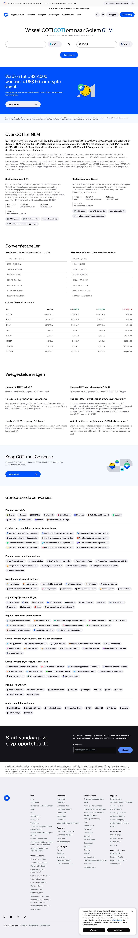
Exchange (61, 857)
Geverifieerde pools (65, 864)
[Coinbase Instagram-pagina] (18, 917)
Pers (32, 813)
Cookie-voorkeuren (38, 839)
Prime (59, 850)
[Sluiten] (132, 911)
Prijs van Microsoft (118, 860)
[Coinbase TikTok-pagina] (25, 917)
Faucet (86, 853)
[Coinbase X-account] (4, 917)
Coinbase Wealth (64, 809)
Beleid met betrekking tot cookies (41, 834)
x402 (86, 822)
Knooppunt (88, 843)
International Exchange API (95, 860)
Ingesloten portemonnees (95, 809)
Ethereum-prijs (116, 838)
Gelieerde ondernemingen (41, 806)
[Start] (5, 14)
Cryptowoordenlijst (38, 882)
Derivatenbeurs (64, 860)
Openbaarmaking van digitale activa (39, 849)
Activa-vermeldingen (66, 831)
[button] (30, 14)
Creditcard (61, 813)
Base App (61, 802)
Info (32, 799)
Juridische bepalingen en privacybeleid (41, 828)
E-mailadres (77, 745)
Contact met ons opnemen (121, 802)
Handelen (61, 799)
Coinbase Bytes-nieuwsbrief (37, 870)
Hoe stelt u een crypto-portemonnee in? (40, 901)
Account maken (116, 806)
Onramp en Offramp (92, 819)
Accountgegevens (118, 813)
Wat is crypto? (36, 893)
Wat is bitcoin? (36, 889)
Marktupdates (36, 886)
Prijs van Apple (116, 857)
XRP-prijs (114, 845)
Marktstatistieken (38, 866)
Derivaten (61, 820)
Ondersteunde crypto (119, 823)
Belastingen (35, 909)
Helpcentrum (116, 799)
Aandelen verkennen (39, 862)
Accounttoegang (117, 820)
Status (113, 827)
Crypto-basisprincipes (39, 875)
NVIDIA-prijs (115, 853)
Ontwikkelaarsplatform (94, 799)
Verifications (89, 839)
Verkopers (34, 823)
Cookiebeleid (117, 920)
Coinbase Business (65, 835)
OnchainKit (88, 833)
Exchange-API (89, 857)
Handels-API (89, 826)
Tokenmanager (63, 842)
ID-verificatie (116, 809)
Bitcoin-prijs (115, 835)
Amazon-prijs (115, 864)
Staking (60, 853)
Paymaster (88, 829)
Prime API (88, 864)
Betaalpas (61, 816)
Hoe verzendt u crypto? (40, 906)
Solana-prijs (115, 842)
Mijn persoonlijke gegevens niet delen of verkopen (42, 843)
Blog (32, 809)
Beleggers (34, 820)
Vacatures (34, 802)
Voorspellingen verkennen (68, 823)
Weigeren (94, 930)
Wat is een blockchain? (40, 896)
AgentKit (87, 846)
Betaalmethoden (117, 816)
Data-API (87, 836)
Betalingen (62, 838)
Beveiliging (35, 816)
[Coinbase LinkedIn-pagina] (11, 917)
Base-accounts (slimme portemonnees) (94, 814)
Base (86, 802)
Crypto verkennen (38, 859)
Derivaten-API (90, 867)
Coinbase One (63, 806)
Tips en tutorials (37, 879)
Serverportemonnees (93, 806)
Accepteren (119, 930)
